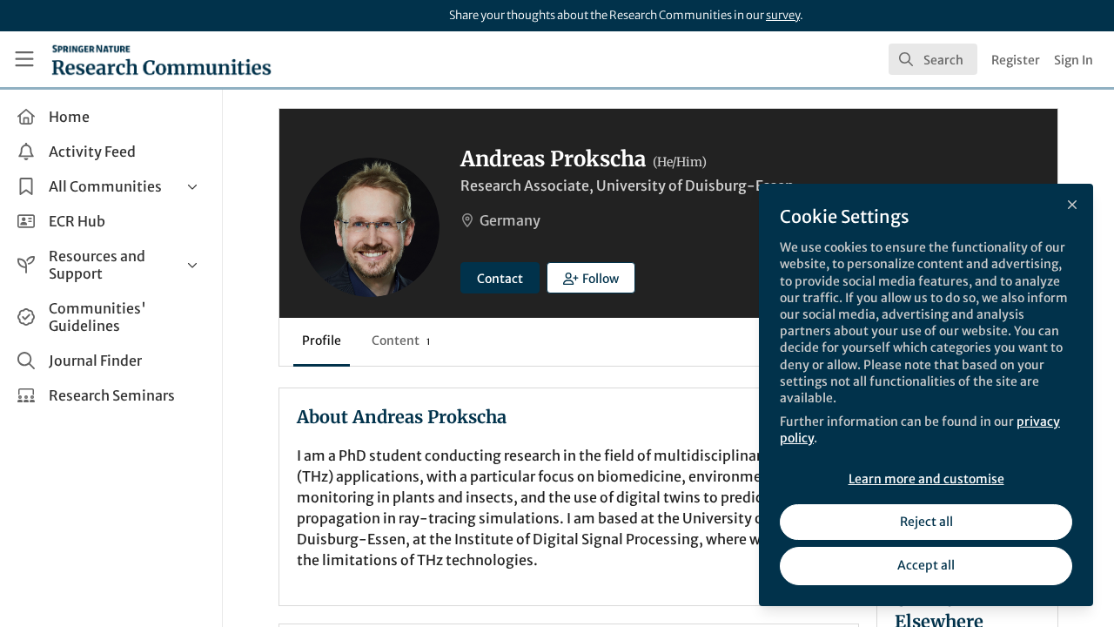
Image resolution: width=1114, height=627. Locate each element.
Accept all (926, 565)
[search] (933, 59)
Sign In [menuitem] (1073, 60)
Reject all (926, 521)
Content (401, 340)
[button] (591, 277)
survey (783, 15)
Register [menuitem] (1015, 60)
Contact (500, 279)
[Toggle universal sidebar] (24, 59)
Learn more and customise (926, 479)
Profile (321, 340)
